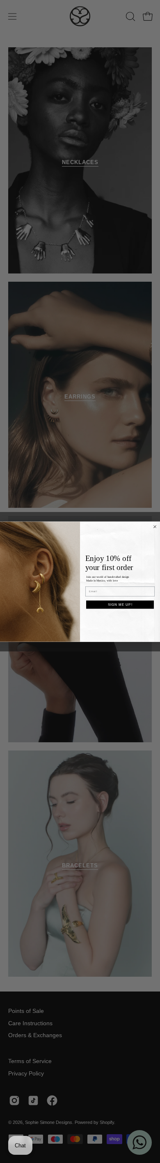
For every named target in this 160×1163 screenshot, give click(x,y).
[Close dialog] (155, 527)
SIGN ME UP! (120, 604)
